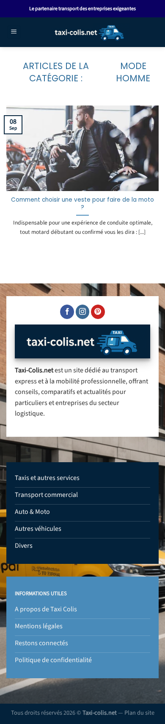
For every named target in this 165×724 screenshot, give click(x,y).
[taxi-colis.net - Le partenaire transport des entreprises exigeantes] (90, 32)
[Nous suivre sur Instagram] (83, 312)
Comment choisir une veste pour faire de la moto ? (82, 203)
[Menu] (14, 32)
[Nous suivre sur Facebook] (67, 312)
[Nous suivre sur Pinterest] (98, 312)
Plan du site (139, 712)
